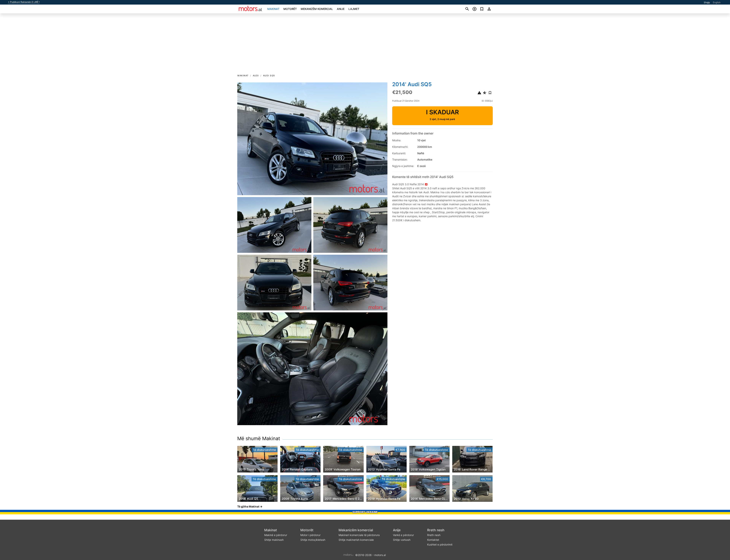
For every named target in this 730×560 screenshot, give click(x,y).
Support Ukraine (365, 512)
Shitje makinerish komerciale (356, 539)
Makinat (273, 8)
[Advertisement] (365, 45)
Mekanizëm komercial (317, 8)
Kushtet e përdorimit (439, 544)
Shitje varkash (401, 539)
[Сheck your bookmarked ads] (482, 9)
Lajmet (353, 8)
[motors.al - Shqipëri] (348, 554)
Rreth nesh (435, 530)
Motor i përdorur (310, 535)
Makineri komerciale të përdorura (359, 535)
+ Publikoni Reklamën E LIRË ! (24, 2)
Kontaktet (433, 539)
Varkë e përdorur (403, 535)
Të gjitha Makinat (248, 506)
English (716, 2)
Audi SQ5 (269, 75)
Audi (256, 75)
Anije (340, 8)
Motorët (290, 8)
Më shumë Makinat (258, 438)
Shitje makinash (274, 539)
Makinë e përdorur (275, 535)
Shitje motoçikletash (312, 539)
